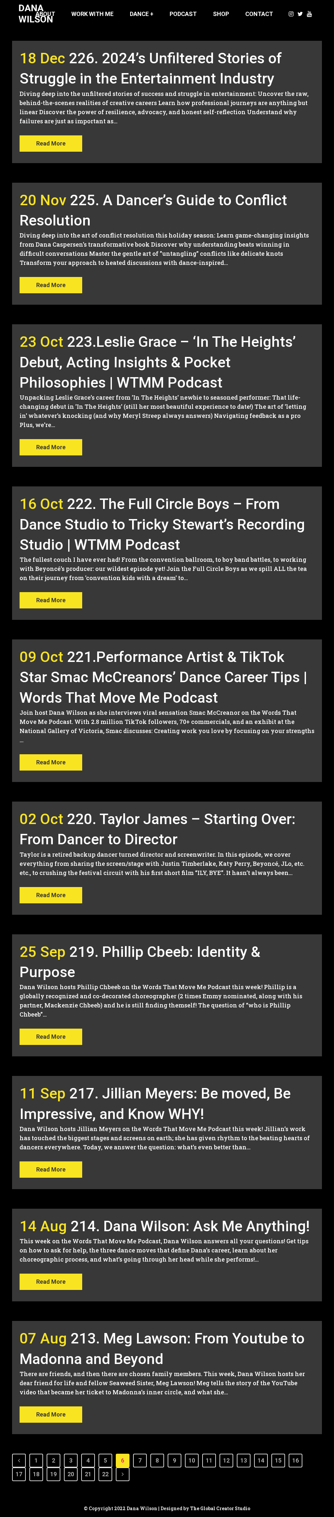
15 (278, 1460)
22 (105, 1474)
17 (19, 1474)
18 (36, 1474)
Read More (51, 143)
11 (209, 1460)
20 (71, 1474)
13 (243, 1460)
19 (53, 1474)
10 (192, 1460)
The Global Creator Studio (220, 1508)
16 (295, 1460)
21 (88, 1474)
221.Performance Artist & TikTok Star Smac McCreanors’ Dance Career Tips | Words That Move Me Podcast (163, 677)
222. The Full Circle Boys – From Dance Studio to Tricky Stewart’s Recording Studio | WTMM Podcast (162, 524)
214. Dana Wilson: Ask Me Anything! (190, 1226)
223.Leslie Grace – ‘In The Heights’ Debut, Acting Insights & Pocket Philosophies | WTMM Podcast (158, 362)
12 (226, 1460)
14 (261, 1460)
